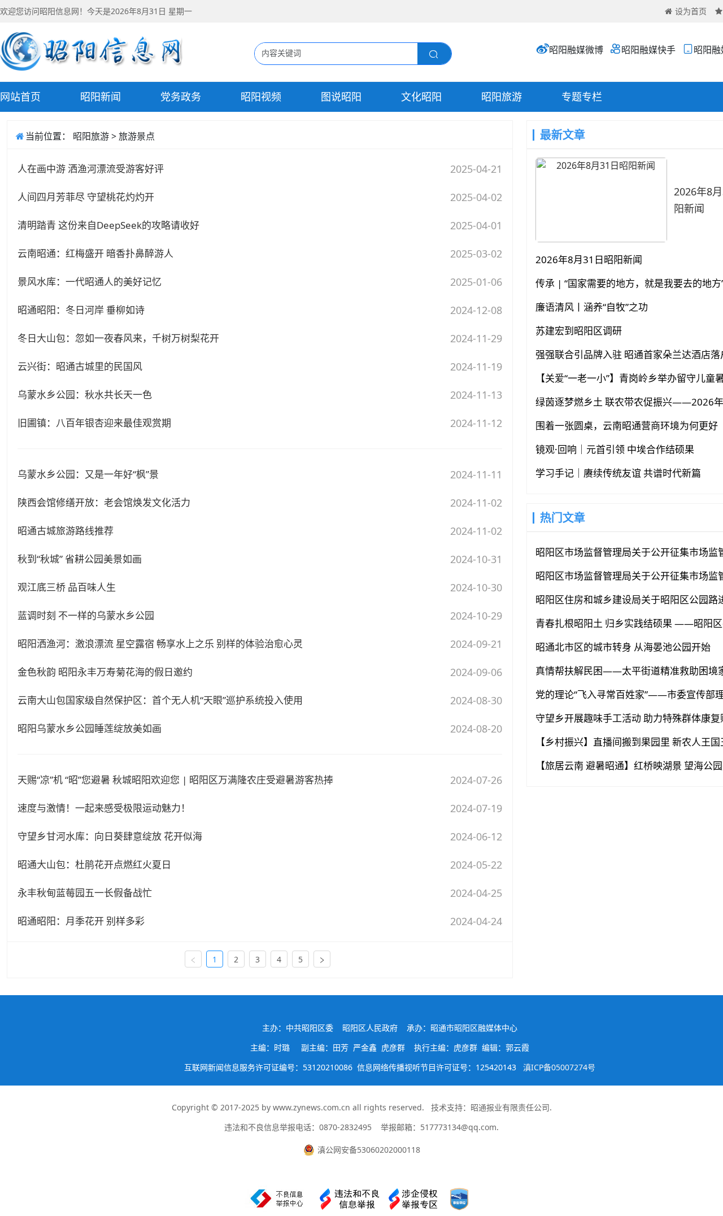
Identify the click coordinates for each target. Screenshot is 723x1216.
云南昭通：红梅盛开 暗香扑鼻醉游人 (95, 253)
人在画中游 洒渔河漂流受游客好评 (91, 168)
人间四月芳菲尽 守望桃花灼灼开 (86, 196)
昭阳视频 (261, 96)
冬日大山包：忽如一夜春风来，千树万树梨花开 (118, 338)
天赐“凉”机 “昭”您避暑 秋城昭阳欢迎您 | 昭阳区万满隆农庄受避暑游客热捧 (175, 779)
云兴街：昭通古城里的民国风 (80, 366)
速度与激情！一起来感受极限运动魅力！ (104, 807)
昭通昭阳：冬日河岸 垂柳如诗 (81, 309)
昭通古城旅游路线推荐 (66, 530)
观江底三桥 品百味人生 (67, 587)
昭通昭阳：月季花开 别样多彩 (81, 920)
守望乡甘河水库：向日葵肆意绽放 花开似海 (110, 836)
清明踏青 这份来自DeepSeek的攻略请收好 (108, 225)
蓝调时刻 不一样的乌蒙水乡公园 (86, 615)
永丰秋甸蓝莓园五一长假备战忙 (85, 892)
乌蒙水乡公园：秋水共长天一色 (85, 394)
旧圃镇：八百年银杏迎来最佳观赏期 (94, 422)
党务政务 (180, 96)
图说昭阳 (341, 96)
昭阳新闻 (100, 96)
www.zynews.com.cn (311, 1107)
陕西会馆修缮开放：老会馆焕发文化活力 (104, 502)
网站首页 (20, 96)
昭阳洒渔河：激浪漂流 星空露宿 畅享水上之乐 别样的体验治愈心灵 (160, 643)
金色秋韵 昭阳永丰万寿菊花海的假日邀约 (105, 671)
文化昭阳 (421, 96)
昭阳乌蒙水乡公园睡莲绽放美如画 (90, 728)
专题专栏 (581, 96)
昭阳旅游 (501, 96)
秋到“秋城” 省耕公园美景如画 (80, 558)
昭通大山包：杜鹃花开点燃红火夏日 (94, 864)
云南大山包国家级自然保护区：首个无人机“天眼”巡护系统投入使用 (160, 700)
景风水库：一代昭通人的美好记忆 (90, 281)
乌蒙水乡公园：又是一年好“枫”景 (88, 474)
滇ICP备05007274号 (559, 1067)
